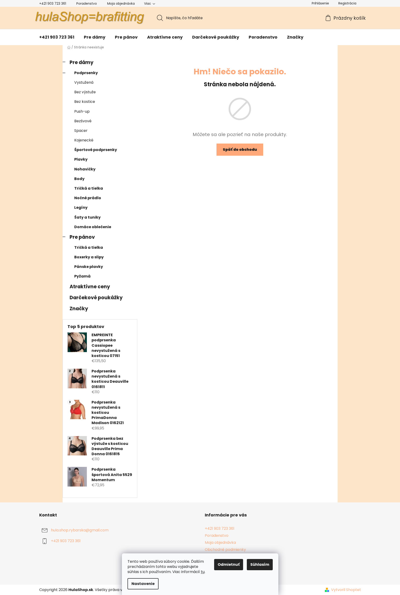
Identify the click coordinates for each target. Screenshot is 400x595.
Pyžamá (82, 276)
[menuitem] (57, 37)
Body (79, 178)
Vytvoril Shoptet (346, 589)
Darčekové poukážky (96, 297)
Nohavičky (85, 169)
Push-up (82, 111)
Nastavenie (143, 583)
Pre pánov (82, 237)
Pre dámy (81, 62)
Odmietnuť (229, 564)
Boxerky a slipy (89, 257)
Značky (79, 308)
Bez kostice (84, 101)
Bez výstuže (85, 92)
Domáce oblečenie (92, 227)
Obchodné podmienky (225, 549)
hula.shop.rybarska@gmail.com (80, 530)
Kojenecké (83, 140)
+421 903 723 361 (52, 3)
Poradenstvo (86, 3)
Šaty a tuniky (87, 217)
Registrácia (347, 3)
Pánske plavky (88, 266)
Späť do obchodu (240, 149)
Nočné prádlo (87, 198)
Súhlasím (259, 564)
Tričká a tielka (88, 188)
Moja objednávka (121, 3)
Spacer (81, 130)
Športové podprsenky (95, 149)
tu (203, 571)
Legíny (81, 207)
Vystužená (83, 82)
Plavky (81, 159)
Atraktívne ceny (90, 286)
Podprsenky (86, 73)
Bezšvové (83, 121)
